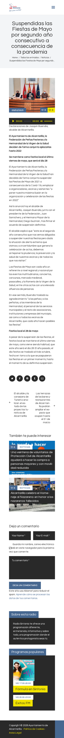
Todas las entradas (30, 57)
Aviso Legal (15, 733)
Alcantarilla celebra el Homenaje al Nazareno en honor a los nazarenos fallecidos (32, 496)
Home (15, 57)
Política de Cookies (34, 729)
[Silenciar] (41, 121)
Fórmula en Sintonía (30, 689)
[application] (32, 121)
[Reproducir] (13, 121)
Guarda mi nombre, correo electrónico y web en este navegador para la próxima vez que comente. (31, 548)
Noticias (45, 57)
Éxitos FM (22, 703)
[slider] (48, 121)
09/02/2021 (17, 110)
